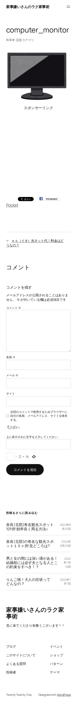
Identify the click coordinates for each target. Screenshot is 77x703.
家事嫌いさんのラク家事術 (27, 6)
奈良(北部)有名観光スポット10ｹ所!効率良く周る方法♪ (30, 526)
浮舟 (19, 40)
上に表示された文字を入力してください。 (33, 437)
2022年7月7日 (65, 582)
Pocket (12, 205)
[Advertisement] (38, 149)
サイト (10, 393)
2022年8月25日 (65, 527)
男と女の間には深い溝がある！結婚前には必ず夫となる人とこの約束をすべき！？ (32, 562)
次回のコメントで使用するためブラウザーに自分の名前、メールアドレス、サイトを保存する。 (38, 416)
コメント (13, 308)
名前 (10, 357)
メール (12, 375)
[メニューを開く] (68, 6)
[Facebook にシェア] (41, 198)
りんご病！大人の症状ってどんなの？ (28, 581)
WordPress (64, 695)
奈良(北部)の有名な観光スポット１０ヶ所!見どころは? (30, 543)
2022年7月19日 (67, 563)
